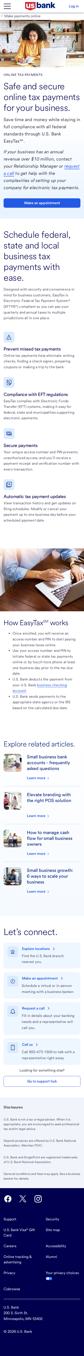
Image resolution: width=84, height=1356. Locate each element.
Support (10, 1219)
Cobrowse (12, 1289)
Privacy (9, 1273)
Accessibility (56, 1246)
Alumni (51, 1257)
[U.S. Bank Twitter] (22, 1198)
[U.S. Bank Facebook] (7, 1198)
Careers (10, 1246)
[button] (73, 6)
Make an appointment (42, 203)
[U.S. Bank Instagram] (38, 1198)
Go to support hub (42, 1081)
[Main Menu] (7, 6)
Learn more (36, 778)
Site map (53, 1230)
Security (52, 1219)
